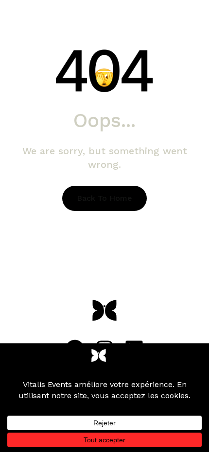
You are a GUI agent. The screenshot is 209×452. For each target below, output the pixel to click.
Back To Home (104, 198)
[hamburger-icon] (105, 69)
